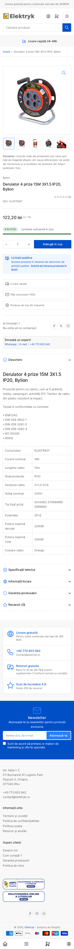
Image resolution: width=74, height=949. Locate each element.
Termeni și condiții (15, 816)
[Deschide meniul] (67, 16)
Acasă (6, 51)
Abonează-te (59, 735)
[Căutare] (67, 28)
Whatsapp (11, 344)
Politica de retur (13, 865)
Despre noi (10, 850)
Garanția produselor (16, 860)
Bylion (6, 177)
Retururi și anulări (15, 831)
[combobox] (37, 27)
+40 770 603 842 (40, 344)
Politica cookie (12, 826)
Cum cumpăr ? (12, 855)
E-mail (24, 344)
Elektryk (29, 927)
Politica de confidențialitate (21, 821)
